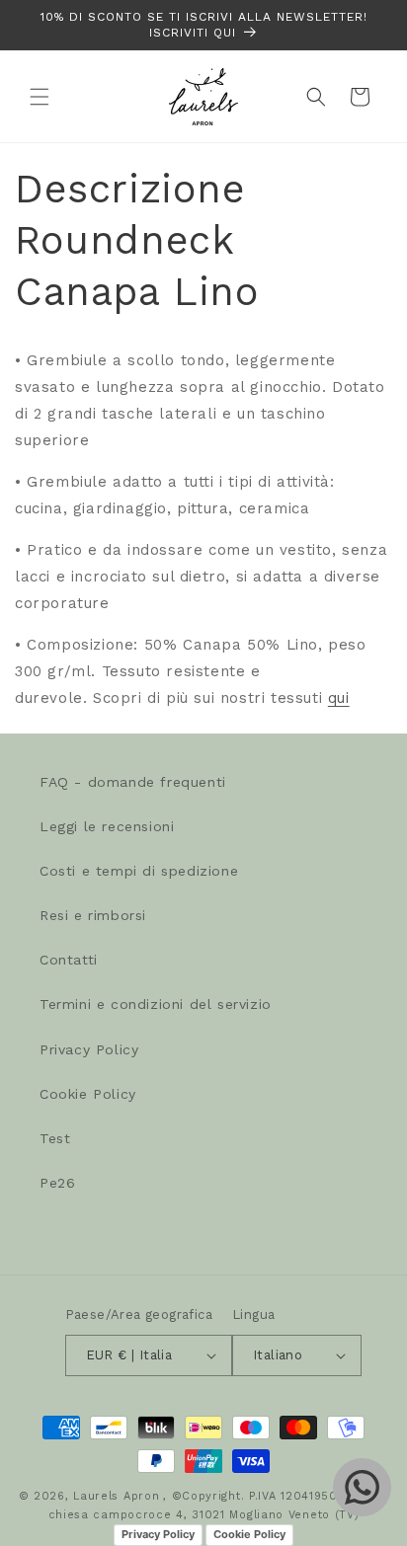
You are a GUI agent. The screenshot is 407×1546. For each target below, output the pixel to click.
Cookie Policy (88, 1094)
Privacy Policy (89, 1049)
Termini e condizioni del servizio (156, 1004)
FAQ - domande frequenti (133, 782)
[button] (39, 96)
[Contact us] (362, 1487)
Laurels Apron (116, 1496)
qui (339, 698)
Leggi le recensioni (107, 826)
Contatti (69, 959)
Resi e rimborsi (93, 915)
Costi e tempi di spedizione (139, 871)
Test (55, 1138)
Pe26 (57, 1183)
